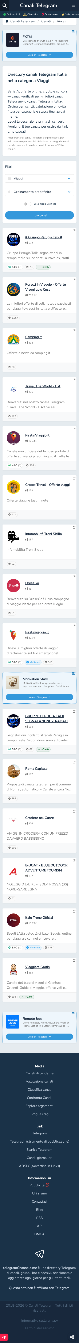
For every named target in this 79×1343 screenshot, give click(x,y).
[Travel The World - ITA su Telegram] (74, 380)
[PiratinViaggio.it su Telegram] (74, 429)
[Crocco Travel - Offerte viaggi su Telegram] (74, 478)
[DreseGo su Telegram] (74, 577)
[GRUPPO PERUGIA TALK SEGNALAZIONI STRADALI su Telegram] (74, 711)
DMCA (39, 1234)
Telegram (39, 1133)
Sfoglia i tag (39, 1114)
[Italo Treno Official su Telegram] (74, 911)
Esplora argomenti (40, 1106)
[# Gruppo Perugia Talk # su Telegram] (74, 230)
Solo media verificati (45, 203)
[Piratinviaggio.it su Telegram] (74, 626)
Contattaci (39, 1201)
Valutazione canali (39, 1081)
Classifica (32, 14)
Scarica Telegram (39, 1149)
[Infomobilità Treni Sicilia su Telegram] (74, 527)
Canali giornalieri (39, 1158)
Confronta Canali (39, 1097)
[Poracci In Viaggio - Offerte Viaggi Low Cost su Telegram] (74, 280)
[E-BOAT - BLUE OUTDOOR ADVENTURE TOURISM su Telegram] (74, 860)
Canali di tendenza (40, 1073)
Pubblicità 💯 (39, 1185)
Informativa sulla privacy (39, 1320)
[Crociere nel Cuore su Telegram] (74, 811)
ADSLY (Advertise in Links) (39, 1166)
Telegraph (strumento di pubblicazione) (39, 1141)
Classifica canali (39, 1089)
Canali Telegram (22, 21)
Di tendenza (51, 14)
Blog (39, 1209)
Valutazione (72, 14)
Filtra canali (39, 215)
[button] (73, 5)
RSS (39, 1218)
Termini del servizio (39, 1328)
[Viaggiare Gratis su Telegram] (74, 960)
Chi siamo (39, 1193)
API (39, 1226)
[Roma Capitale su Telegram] (74, 762)
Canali (46, 21)
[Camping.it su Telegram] (74, 330)
